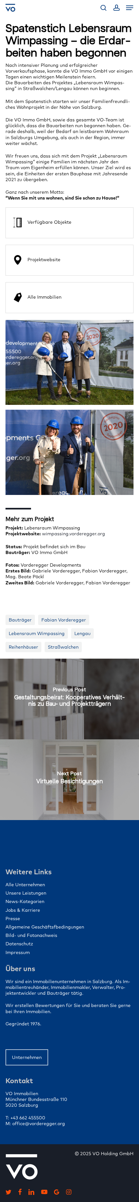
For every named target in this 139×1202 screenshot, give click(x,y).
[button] (129, 8)
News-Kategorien (24, 901)
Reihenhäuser (23, 647)
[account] (116, 8)
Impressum (17, 952)
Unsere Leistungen (25, 893)
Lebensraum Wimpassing (37, 633)
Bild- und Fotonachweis (31, 935)
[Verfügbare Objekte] (69, 223)
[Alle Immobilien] (69, 298)
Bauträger (20, 620)
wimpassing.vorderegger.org (73, 534)
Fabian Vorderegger (63, 620)
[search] (103, 8)
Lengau (82, 633)
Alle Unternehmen (25, 885)
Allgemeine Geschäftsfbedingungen (44, 927)
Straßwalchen (63, 647)
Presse (12, 918)
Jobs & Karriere (22, 910)
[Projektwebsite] (69, 260)
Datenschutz (19, 944)
